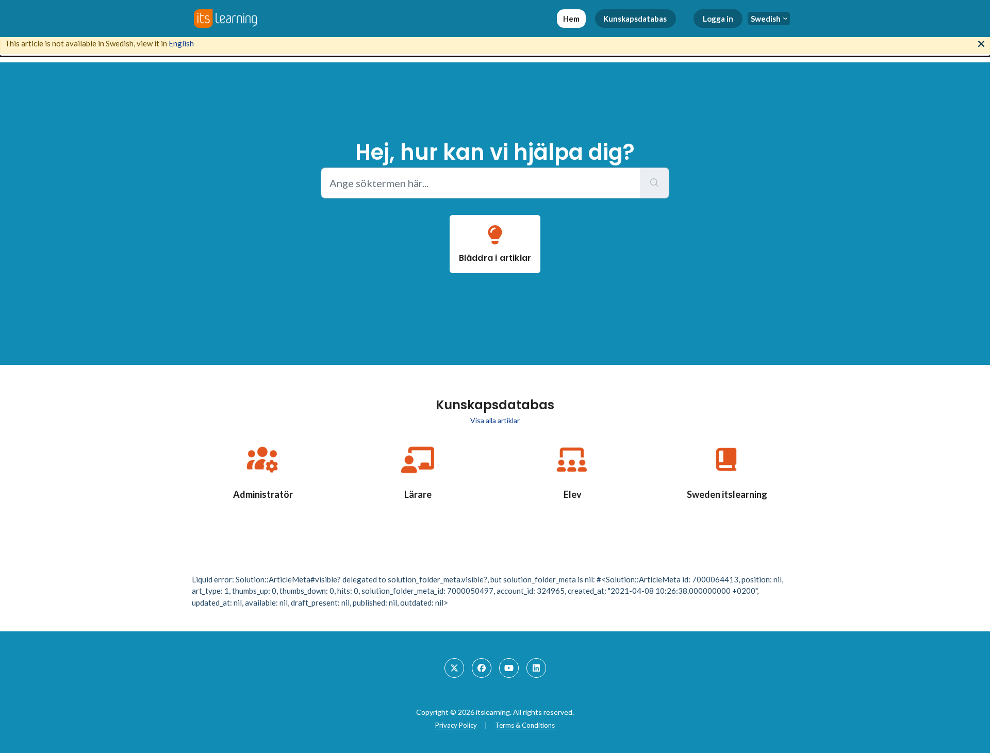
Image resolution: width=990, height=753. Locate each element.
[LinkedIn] (536, 668)
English (181, 43)
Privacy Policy (456, 725)
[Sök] (654, 183)
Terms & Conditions (525, 725)
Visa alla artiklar (495, 420)
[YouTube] (509, 668)
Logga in (718, 18)
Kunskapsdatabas (635, 18)
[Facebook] (481, 668)
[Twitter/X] (454, 668)
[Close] (981, 43)
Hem (571, 18)
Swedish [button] (766, 18)
